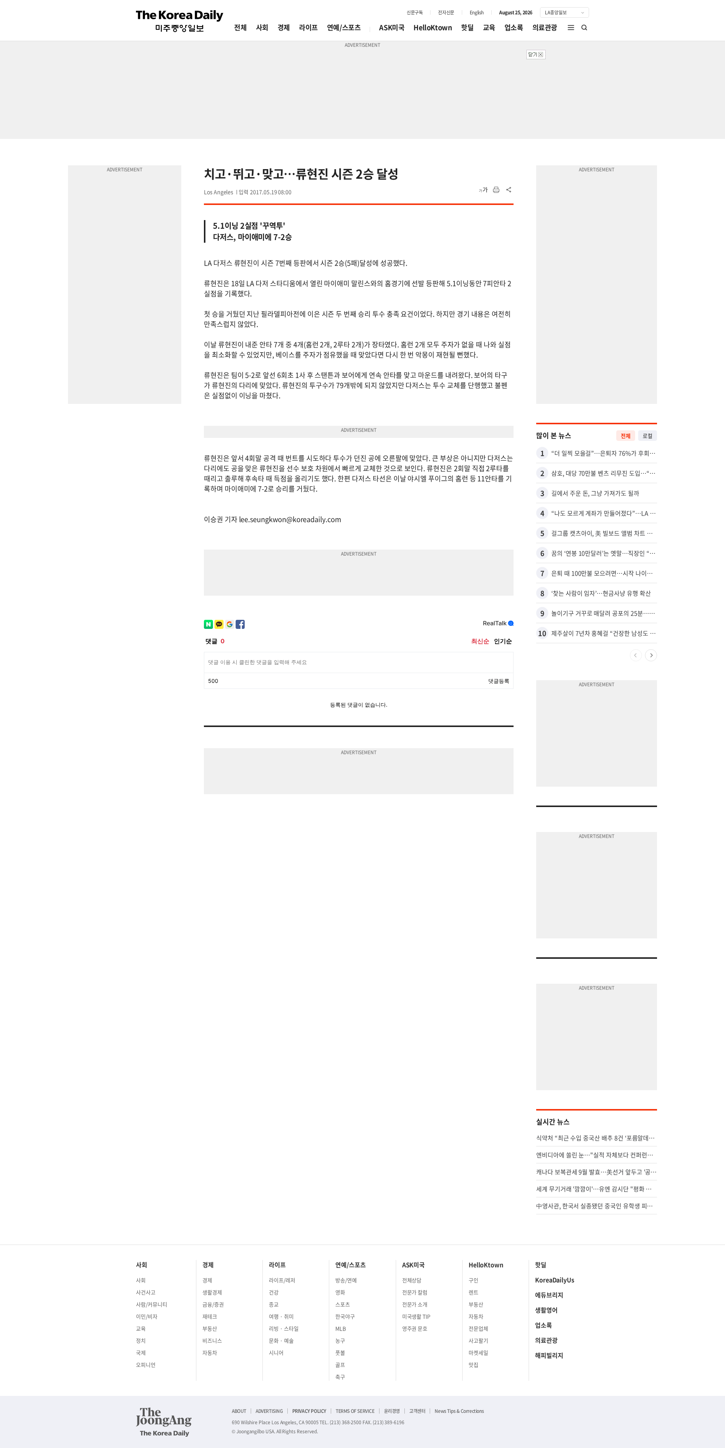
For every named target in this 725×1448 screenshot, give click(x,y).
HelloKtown (432, 27)
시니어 (276, 1352)
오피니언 (146, 1364)
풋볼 (340, 1352)
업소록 (513, 27)
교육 (489, 27)
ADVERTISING (269, 1411)
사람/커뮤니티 (151, 1304)
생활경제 (212, 1292)
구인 (473, 1280)
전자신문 (446, 12)
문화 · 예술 (281, 1340)
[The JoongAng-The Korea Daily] (164, 1422)
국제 (141, 1352)
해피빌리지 (549, 1355)
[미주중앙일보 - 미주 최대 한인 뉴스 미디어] (180, 21)
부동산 (209, 1328)
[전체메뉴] (570, 27)
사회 (262, 27)
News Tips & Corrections (459, 1411)
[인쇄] (496, 189)
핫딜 (467, 27)
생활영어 (546, 1309)
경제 (284, 27)
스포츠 (342, 1304)
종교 (274, 1304)
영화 (340, 1292)
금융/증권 (213, 1304)
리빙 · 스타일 (284, 1328)
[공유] (509, 189)
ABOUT (239, 1411)
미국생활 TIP (416, 1316)
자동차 (209, 1352)
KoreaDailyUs (554, 1279)
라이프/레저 (282, 1280)
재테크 (209, 1316)
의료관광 (544, 27)
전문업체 (478, 1328)
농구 (340, 1340)
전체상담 (412, 1280)
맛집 (473, 1364)
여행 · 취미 (281, 1316)
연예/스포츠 (344, 27)
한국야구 (345, 1316)
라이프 (308, 27)
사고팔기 (478, 1340)
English (477, 12)
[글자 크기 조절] (483, 189)
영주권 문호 (415, 1328)
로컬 (647, 435)
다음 (651, 655)
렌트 (473, 1292)
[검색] (584, 27)
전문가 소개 (415, 1304)
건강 (274, 1292)
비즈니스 (212, 1340)
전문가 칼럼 (415, 1292)
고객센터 (417, 1411)
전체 (240, 27)
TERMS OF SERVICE (355, 1411)
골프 (340, 1364)
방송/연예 (346, 1280)
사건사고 (146, 1292)
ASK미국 (391, 27)
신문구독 (415, 12)
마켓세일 (478, 1352)
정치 (141, 1340)
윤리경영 (392, 1411)
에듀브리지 (549, 1294)
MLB (340, 1328)
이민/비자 (146, 1316)
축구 (340, 1376)
